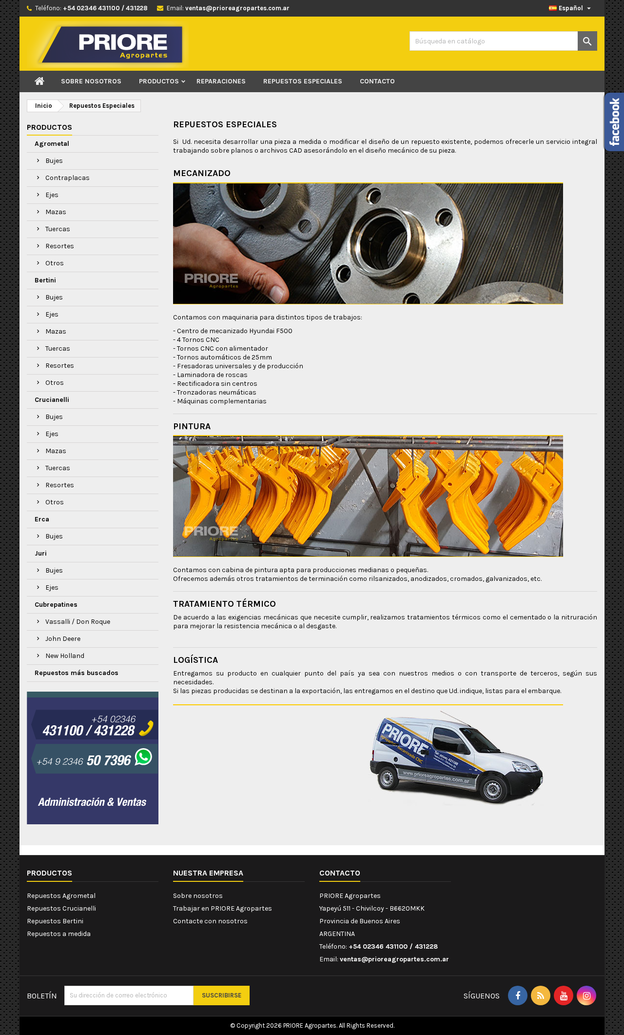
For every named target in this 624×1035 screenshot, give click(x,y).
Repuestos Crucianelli (61, 908)
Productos (159, 81)
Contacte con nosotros (210, 921)
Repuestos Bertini (55, 921)
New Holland (64, 656)
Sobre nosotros (91, 81)
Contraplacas (67, 178)
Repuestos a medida (59, 934)
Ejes (51, 195)
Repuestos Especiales (302, 81)
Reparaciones (221, 81)
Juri (41, 553)
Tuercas (57, 229)
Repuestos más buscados (76, 673)
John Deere (62, 639)
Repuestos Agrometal (61, 896)
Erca (42, 519)
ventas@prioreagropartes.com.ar (237, 8)
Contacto (377, 81)
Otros (54, 263)
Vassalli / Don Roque (77, 621)
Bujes (54, 161)
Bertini (45, 280)
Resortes (59, 246)
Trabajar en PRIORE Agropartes (222, 908)
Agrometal (52, 143)
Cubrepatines (56, 604)
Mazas (55, 212)
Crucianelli (52, 400)
